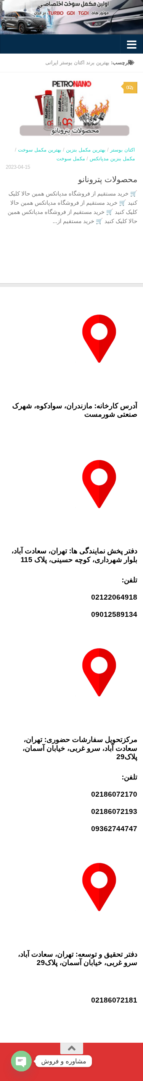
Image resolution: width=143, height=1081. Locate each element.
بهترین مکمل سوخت (39, 150)
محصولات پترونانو (107, 179)
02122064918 (114, 597)
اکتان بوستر (122, 150)
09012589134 (114, 614)
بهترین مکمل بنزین (86, 150)
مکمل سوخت (70, 158)
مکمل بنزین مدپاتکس (112, 158)
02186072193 (114, 811)
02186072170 (114, 794)
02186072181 (114, 1000)
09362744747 (114, 829)
